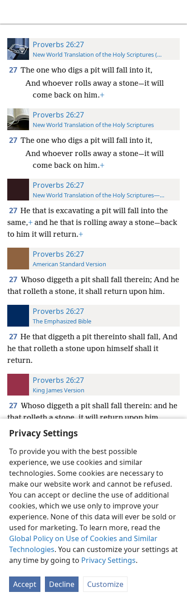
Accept (24, 584)
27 (14, 70)
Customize (105, 584)
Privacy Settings (108, 560)
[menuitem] (13, 12)
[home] (13, 12)
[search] (175, 12)
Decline (61, 584)
